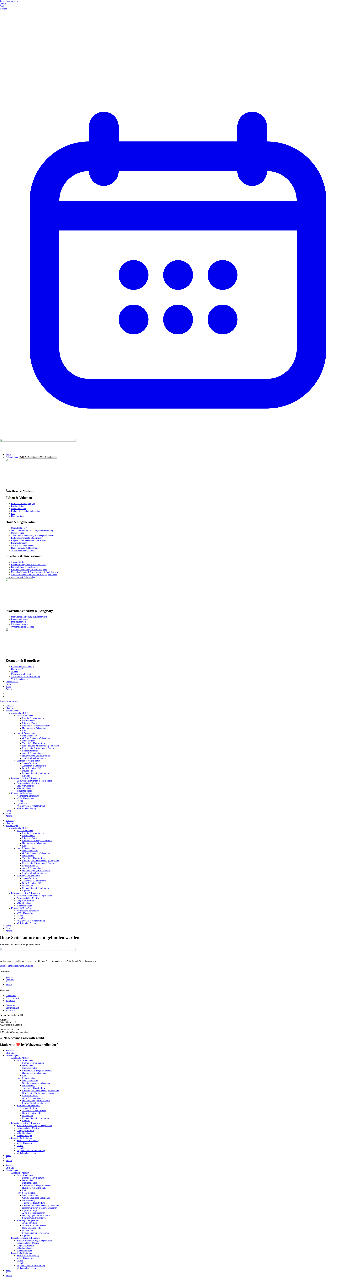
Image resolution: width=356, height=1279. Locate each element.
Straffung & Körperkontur (28, 761)
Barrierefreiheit (12, 998)
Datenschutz (11, 995)
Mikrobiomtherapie (25, 788)
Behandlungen (12, 710)
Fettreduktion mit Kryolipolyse (35, 773)
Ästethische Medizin (20, 713)
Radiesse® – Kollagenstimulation (37, 725)
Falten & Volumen (25, 715)
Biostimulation (28, 720)
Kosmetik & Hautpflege (21, 793)
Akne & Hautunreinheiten (33, 753)
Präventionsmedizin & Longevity (25, 778)
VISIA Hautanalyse (25, 798)
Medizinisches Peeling (26, 808)
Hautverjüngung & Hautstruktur (36, 756)
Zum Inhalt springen (9, 1)
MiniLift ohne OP (30, 736)
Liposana (26, 776)
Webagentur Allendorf (41, 1044)
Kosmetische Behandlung (28, 796)
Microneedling (28, 741)
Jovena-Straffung (29, 763)
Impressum (10, 1000)
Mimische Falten (29, 723)
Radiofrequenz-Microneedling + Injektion (40, 746)
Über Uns (10, 708)
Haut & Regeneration (26, 733)
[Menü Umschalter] (1, 450)
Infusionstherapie (24, 791)
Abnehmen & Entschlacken (34, 766)
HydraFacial (22, 803)
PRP (24, 731)
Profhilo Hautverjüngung (33, 718)
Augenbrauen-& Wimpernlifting (31, 806)
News (8, 811)
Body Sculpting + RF (31, 768)
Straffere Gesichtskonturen (34, 758)
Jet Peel (20, 801)
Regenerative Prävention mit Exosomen (39, 748)
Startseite (9, 705)
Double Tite (27, 771)
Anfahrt (9, 816)
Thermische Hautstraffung (33, 743)
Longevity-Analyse (25, 786)
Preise (8, 813)
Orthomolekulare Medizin (28, 783)
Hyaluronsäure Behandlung (34, 728)
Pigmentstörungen (30, 751)
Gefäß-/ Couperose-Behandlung (36, 738)
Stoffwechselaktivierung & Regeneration (34, 781)
